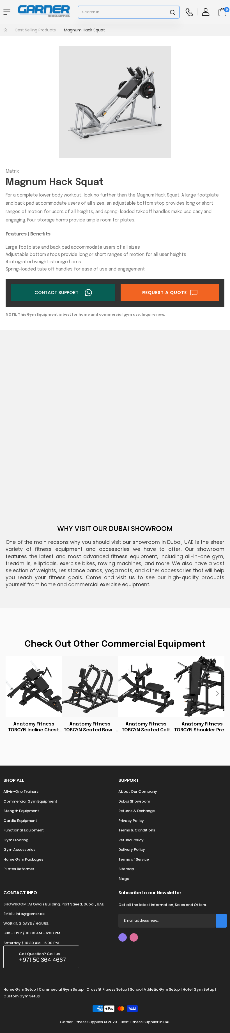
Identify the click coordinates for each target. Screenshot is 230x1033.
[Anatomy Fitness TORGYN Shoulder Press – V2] (202, 686)
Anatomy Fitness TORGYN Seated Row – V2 (90, 727)
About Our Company (137, 791)
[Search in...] (172, 12)
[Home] (5, 30)
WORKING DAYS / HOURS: (26, 923)
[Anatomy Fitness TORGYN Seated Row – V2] (90, 686)
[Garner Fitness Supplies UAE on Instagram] (134, 937)
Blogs (123, 878)
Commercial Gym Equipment (30, 801)
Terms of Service (133, 859)
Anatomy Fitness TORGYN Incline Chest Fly (33, 727)
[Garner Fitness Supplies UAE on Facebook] (122, 937)
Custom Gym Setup (21, 996)
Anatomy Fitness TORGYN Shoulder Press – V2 (202, 727)
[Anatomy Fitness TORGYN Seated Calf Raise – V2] (146, 686)
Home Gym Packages (23, 859)
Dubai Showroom (134, 801)
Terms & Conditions (136, 830)
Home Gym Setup (19, 989)
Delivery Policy (131, 849)
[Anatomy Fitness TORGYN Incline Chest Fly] (34, 686)
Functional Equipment (23, 830)
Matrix (12, 171)
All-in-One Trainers (20, 791)
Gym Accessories (19, 849)
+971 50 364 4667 (42, 960)
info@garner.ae (30, 913)
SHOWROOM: (15, 904)
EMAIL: (9, 913)
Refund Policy (131, 840)
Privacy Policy (131, 820)
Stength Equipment (21, 811)
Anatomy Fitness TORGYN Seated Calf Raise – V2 (146, 727)
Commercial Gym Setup (61, 989)
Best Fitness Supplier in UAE (145, 1022)
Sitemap (126, 869)
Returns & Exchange (136, 811)
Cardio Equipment (20, 820)
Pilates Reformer (18, 869)
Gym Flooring (15, 840)
